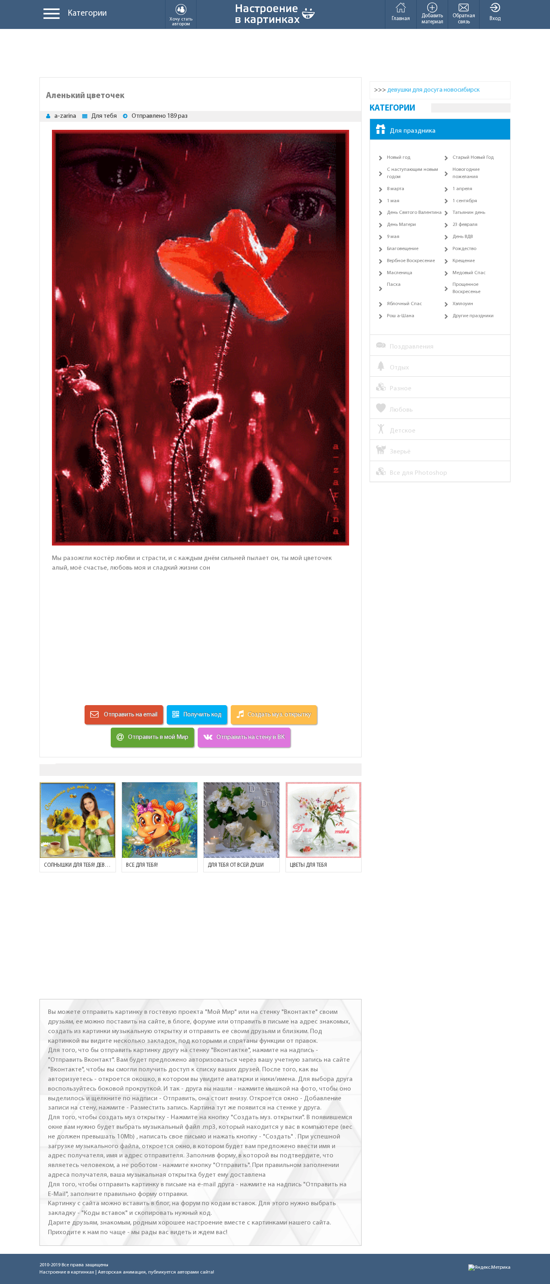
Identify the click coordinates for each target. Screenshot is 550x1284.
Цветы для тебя (308, 865)
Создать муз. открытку (279, 715)
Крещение (464, 260)
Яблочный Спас (404, 304)
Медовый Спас (469, 273)
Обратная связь (464, 19)
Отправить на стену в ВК (251, 737)
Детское (403, 430)
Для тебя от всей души (236, 865)
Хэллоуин (463, 304)
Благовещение (402, 248)
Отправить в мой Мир (158, 737)
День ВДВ (463, 236)
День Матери (401, 224)
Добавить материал (432, 19)
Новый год (398, 157)
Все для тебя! (142, 865)
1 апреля (462, 189)
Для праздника (413, 130)
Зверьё (400, 451)
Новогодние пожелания (466, 173)
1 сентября (465, 201)
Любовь (401, 409)
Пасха (394, 284)
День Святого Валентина (414, 212)
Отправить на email (130, 715)
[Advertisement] (275, 53)
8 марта (395, 189)
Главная (401, 18)
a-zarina (65, 116)
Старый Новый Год (473, 157)
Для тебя (104, 116)
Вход (495, 18)
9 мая (393, 236)
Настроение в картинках (66, 1272)
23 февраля (465, 224)
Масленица (399, 273)
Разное (400, 388)
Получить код (202, 715)
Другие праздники (473, 316)
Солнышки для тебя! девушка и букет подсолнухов (78, 865)
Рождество (464, 248)
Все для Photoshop (418, 473)
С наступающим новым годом (412, 173)
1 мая (393, 201)
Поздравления (412, 346)
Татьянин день (469, 212)
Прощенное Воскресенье (466, 288)
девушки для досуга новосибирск (433, 90)
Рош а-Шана (400, 316)
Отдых (399, 367)
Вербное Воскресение (411, 260)
